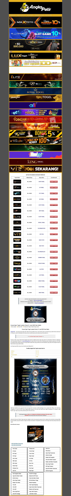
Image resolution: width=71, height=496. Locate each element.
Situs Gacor (48, 450)
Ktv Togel (14, 453)
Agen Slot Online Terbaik (17, 475)
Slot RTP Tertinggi (16, 493)
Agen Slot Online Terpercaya (51, 468)
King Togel (31, 470)
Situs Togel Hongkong (33, 484)
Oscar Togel (31, 453)
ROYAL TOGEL (41, 222)
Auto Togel (15, 458)
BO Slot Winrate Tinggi (33, 480)
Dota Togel (15, 448)
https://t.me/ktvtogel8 (38, 300)
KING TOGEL (41, 292)
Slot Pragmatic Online (17, 473)
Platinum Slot (31, 448)
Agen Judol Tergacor (33, 491)
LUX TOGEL (41, 275)
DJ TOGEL (41, 187)
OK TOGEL (41, 199)
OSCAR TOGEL (41, 263)
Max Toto (31, 465)
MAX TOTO (41, 245)
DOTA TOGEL (41, 181)
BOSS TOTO (41, 240)
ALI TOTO (42, 269)
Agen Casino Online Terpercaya (35, 487)
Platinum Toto (15, 468)
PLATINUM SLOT (41, 251)
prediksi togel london (35, 326)
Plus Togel (31, 468)
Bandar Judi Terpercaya (33, 489)
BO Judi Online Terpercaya (17, 443)
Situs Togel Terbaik (49, 464)
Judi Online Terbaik (33, 493)
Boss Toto (31, 463)
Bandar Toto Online (16, 482)
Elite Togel (15, 463)
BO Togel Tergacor (49, 466)
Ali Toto (30, 460)
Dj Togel (14, 451)
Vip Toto (14, 470)
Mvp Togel (15, 460)
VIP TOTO (42, 234)
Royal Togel (15, 465)
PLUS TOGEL (41, 286)
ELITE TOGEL (41, 216)
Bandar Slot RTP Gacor (33, 475)
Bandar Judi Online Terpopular (51, 461)
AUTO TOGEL (41, 205)
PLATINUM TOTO (41, 228)
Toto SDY (14, 489)
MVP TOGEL (41, 210)
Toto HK (14, 484)
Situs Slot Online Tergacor (51, 459)
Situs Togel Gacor (16, 491)
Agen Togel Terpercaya (50, 452)
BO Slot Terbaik (49, 455)
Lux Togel (31, 458)
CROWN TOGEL (41, 257)
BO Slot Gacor (15, 478)
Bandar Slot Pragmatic (50, 457)
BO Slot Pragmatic (49, 470)
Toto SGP (14, 487)
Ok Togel (14, 455)
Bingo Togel (31, 455)
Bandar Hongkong (32, 482)
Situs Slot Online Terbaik (34, 478)
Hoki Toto (48, 448)
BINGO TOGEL (41, 280)
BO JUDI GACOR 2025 (16, 445)
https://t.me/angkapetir (39, 303)
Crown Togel (31, 451)
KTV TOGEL (41, 193)
